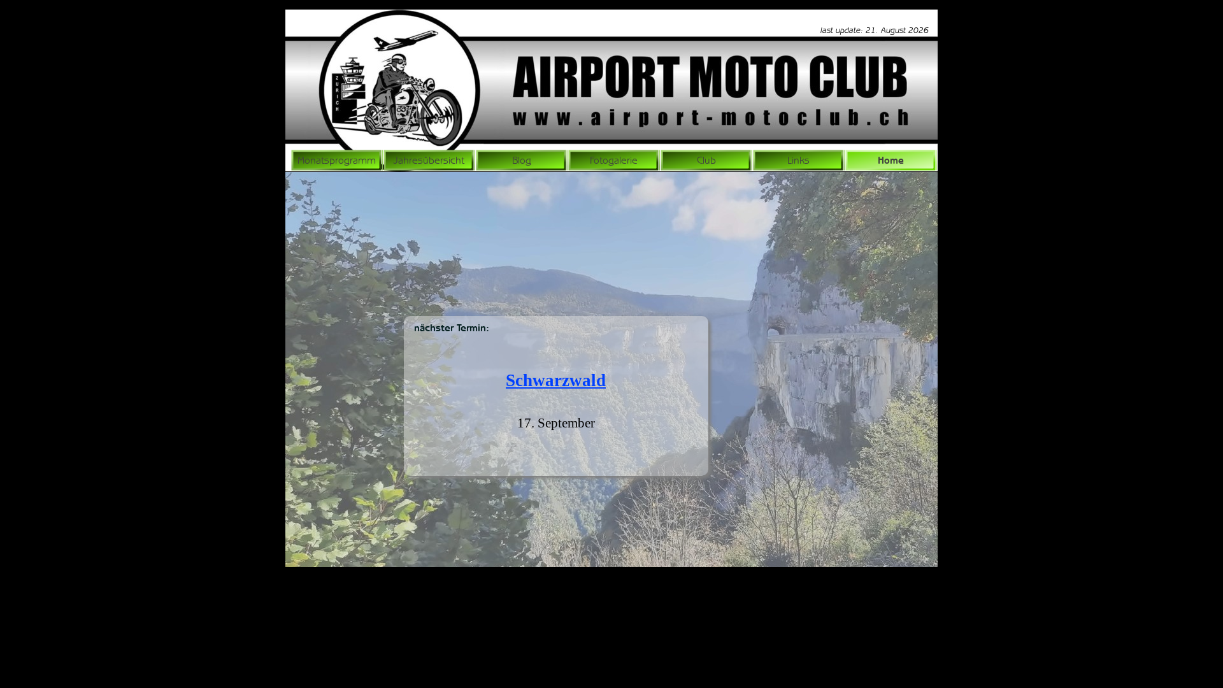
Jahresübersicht (429, 160)
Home (891, 160)
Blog (521, 160)
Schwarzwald (556, 380)
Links (798, 160)
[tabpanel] (862, 30)
